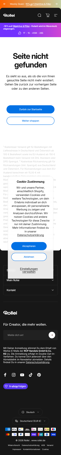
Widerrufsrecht (14, 445)
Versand (50, 445)
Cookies (45, 449)
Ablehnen (29, 257)
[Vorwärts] (56, 4)
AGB (43, 445)
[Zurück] (4, 4)
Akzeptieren (28, 246)
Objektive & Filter (21, 26)
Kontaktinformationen (31, 449)
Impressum (17, 449)
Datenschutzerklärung (30, 235)
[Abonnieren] (52, 335)
